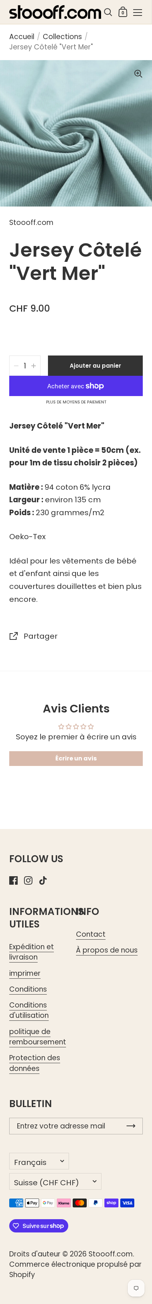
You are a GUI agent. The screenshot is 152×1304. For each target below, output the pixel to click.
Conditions (28, 989)
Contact (91, 934)
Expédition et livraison (31, 952)
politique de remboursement (37, 1037)
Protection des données (34, 1063)
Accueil (21, 37)
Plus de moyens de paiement (76, 402)
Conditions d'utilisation (29, 1010)
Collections (62, 37)
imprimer (25, 973)
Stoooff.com (111, 1254)
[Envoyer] (131, 1126)
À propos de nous (107, 950)
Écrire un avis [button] (76, 758)
